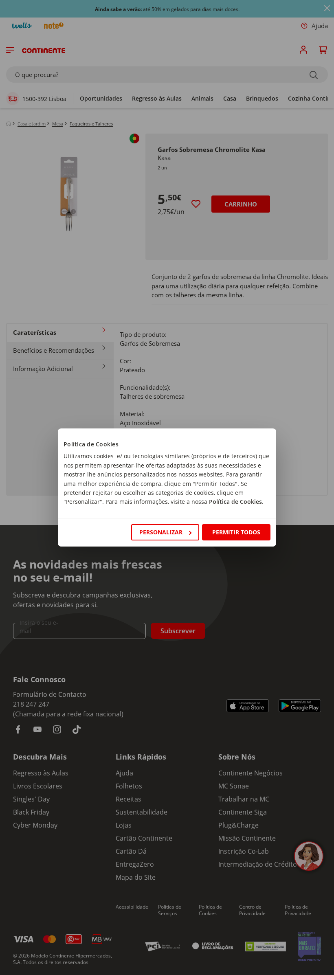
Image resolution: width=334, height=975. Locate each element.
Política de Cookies (235, 501)
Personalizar (160, 532)
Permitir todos (236, 532)
